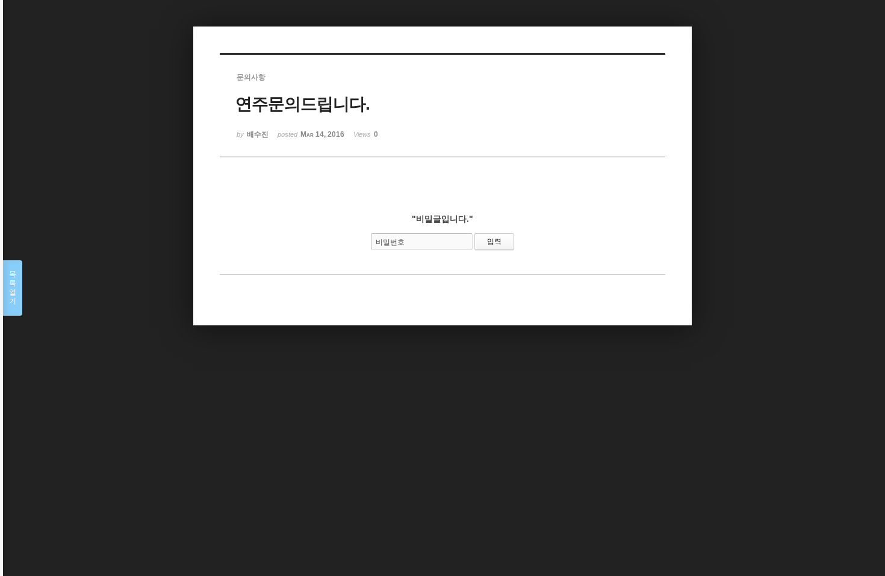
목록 (12, 287)
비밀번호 (390, 242)
